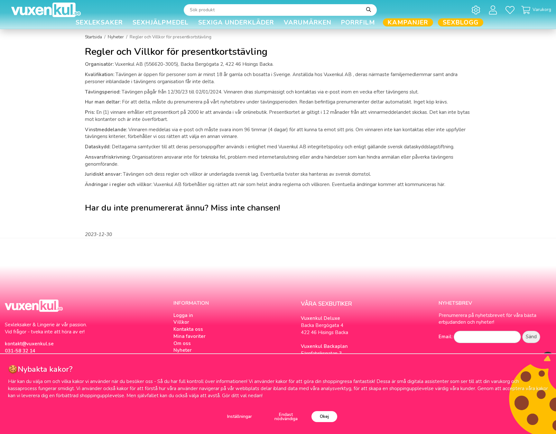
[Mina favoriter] (511, 9)
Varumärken (307, 22)
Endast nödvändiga (286, 416)
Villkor (181, 322)
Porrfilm (358, 22)
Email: (445, 336)
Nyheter (182, 350)
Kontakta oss (188, 329)
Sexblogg (460, 22)
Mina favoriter (189, 336)
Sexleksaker (99, 22)
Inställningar (239, 416)
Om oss (182, 343)
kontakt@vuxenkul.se (29, 343)
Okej (324, 416)
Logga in (183, 315)
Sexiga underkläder (236, 22)
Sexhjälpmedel (161, 22)
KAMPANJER (408, 22)
